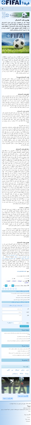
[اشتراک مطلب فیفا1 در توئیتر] (16, 288)
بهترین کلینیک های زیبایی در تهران (23, 295)
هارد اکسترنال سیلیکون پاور (8, 258)
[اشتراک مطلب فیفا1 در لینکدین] (3, 288)
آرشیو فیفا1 (28, 421)
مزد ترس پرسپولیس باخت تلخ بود (23, 351)
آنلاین (8, 370)
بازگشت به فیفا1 (7, 398)
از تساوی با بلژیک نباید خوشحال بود (23, 336)
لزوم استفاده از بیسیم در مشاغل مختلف (22, 297)
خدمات (14, 281)
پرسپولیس (15, 373)
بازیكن (22, 370)
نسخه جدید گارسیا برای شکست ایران (23, 339)
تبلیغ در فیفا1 (27, 419)
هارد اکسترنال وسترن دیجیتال (21, 256)
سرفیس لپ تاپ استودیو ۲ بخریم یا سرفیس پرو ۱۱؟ (20, 293)
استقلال (17, 370)
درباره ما (28, 417)
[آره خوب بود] (13, 285)
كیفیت (8, 281)
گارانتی (26, 282)
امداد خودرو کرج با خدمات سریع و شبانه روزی (21, 299)
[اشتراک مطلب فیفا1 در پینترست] (13, 288)
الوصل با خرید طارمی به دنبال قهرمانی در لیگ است (20, 355)
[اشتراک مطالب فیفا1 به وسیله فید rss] (6, 288)
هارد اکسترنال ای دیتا (12, 255)
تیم (12, 370)
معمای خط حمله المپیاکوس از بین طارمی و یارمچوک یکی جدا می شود (18, 341)
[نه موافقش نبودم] (6, 285)
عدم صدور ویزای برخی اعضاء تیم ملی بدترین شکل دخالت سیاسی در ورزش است (16, 333)
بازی (27, 370)
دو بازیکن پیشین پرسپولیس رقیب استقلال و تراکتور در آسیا (19, 349)
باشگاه (21, 373)
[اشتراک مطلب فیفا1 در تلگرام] (11, 288)
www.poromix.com (21, 271)
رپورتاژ (19, 281)
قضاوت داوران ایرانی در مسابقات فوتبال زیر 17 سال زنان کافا (19, 353)
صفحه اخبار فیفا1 (22, 396)
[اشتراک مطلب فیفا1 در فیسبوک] (8, 288)
